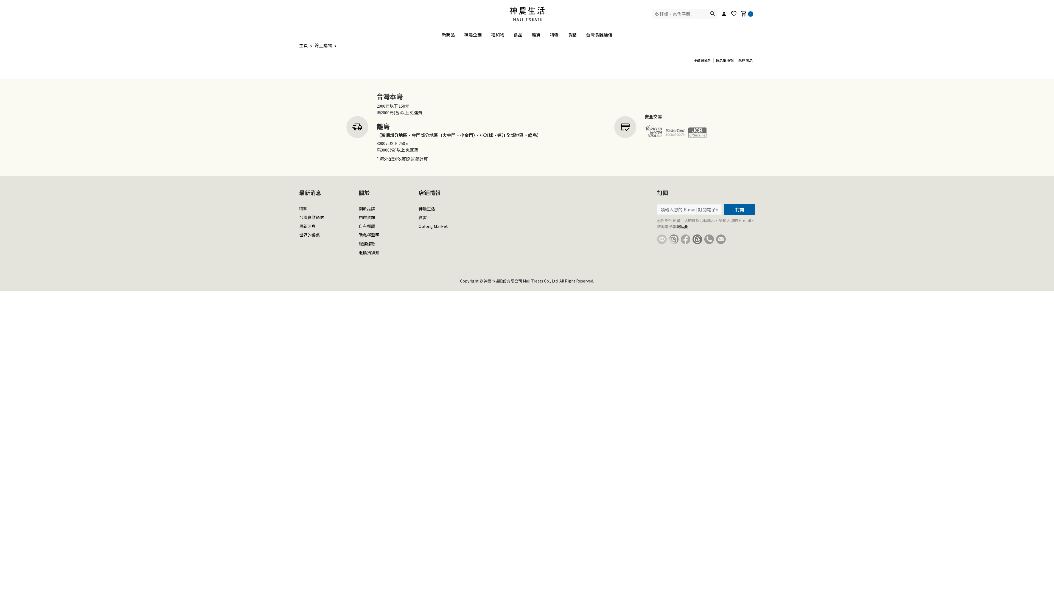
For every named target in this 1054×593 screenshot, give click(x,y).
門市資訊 (367, 217)
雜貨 (536, 34)
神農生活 (427, 208)
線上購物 (323, 45)
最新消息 (307, 226)
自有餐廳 (367, 226)
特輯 (554, 34)
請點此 (682, 226)
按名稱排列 (725, 60)
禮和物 (497, 34)
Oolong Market (433, 226)
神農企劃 (473, 34)
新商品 (448, 34)
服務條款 (367, 244)
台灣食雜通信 (599, 34)
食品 (518, 34)
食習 (423, 217)
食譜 (572, 34)
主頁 (303, 45)
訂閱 (739, 209)
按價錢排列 (702, 60)
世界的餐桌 (309, 235)
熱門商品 (745, 60)
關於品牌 (367, 208)
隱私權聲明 (369, 235)
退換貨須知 (369, 252)
